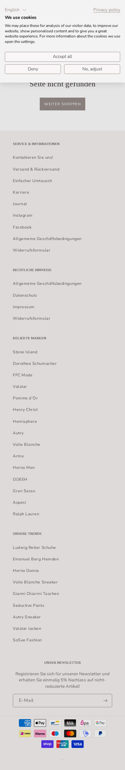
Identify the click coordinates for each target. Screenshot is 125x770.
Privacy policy (106, 10)
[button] (16, 10)
